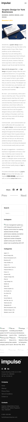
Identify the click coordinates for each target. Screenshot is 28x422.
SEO (6, 295)
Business (5, 15)
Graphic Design (14, 15)
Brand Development (10, 258)
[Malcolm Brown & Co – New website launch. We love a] (14, 341)
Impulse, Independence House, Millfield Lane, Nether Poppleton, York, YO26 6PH (11, 408)
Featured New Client (10, 267)
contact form (14, 178)
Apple (6, 253)
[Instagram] (2, 369)
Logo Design (8, 281)
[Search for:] (14, 213)
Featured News (8, 269)
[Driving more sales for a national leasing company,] (4, 341)
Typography (7, 305)
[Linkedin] (20, 190)
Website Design (9, 310)
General (7, 274)
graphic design (14, 44)
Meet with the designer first (9, 69)
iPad (6, 279)
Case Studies (8, 262)
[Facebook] (13, 190)
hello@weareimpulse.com (9, 417)
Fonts (6, 272)
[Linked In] (5, 369)
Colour (6, 265)
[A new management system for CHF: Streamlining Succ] (14, 234)
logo (17, 87)
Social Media (8, 298)
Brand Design (8, 255)
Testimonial (8, 303)
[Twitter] (17, 190)
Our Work (7, 293)
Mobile (6, 284)
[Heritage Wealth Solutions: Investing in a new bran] (23, 332)
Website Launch (9, 312)
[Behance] (8, 369)
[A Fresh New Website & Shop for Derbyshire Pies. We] (23, 341)
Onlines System (8, 288)
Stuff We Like (8, 300)
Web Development (10, 307)
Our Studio (8, 291)
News (6, 286)
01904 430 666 (6, 414)
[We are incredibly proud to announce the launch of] (14, 332)
